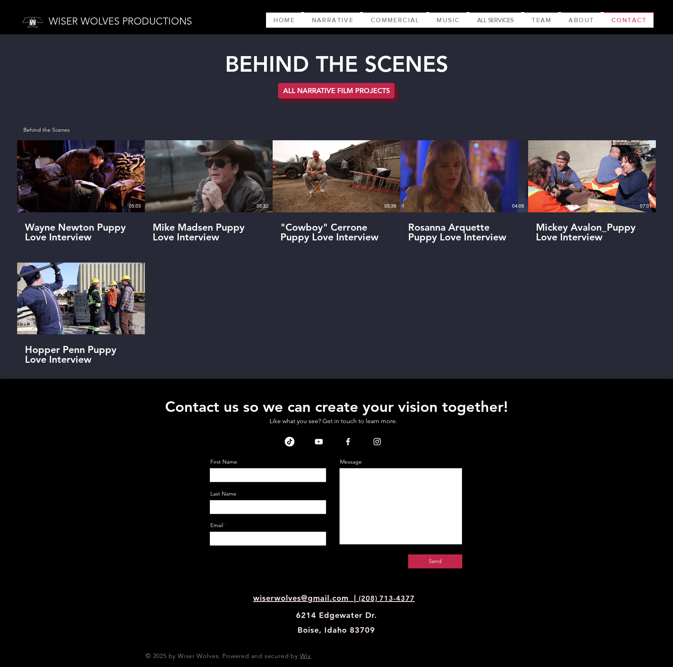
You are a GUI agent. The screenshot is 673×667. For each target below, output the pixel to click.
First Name (223, 461)
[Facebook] (348, 441)
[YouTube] (319, 441)
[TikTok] (289, 441)
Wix (305, 656)
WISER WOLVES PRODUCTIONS (120, 21)
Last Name (223, 493)
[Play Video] (81, 176)
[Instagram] (377, 441)
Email (216, 525)
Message (351, 461)
